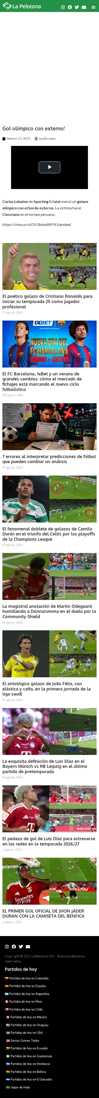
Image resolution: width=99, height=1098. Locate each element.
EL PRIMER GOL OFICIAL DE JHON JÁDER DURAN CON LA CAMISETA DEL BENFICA (43, 913)
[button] (93, 7)
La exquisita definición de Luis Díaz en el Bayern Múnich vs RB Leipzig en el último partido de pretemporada (44, 766)
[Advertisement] (49, 66)
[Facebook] (70, 7)
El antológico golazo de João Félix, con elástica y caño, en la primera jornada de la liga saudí (46, 688)
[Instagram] (63, 7)
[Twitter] (77, 7)
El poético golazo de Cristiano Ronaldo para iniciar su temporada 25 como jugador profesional (47, 301)
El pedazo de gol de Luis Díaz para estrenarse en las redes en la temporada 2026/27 (48, 841)
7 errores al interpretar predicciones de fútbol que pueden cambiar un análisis (49, 459)
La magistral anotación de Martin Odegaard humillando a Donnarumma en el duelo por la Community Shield (49, 611)
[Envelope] (84, 7)
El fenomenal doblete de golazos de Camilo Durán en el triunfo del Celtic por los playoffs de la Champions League (48, 534)
